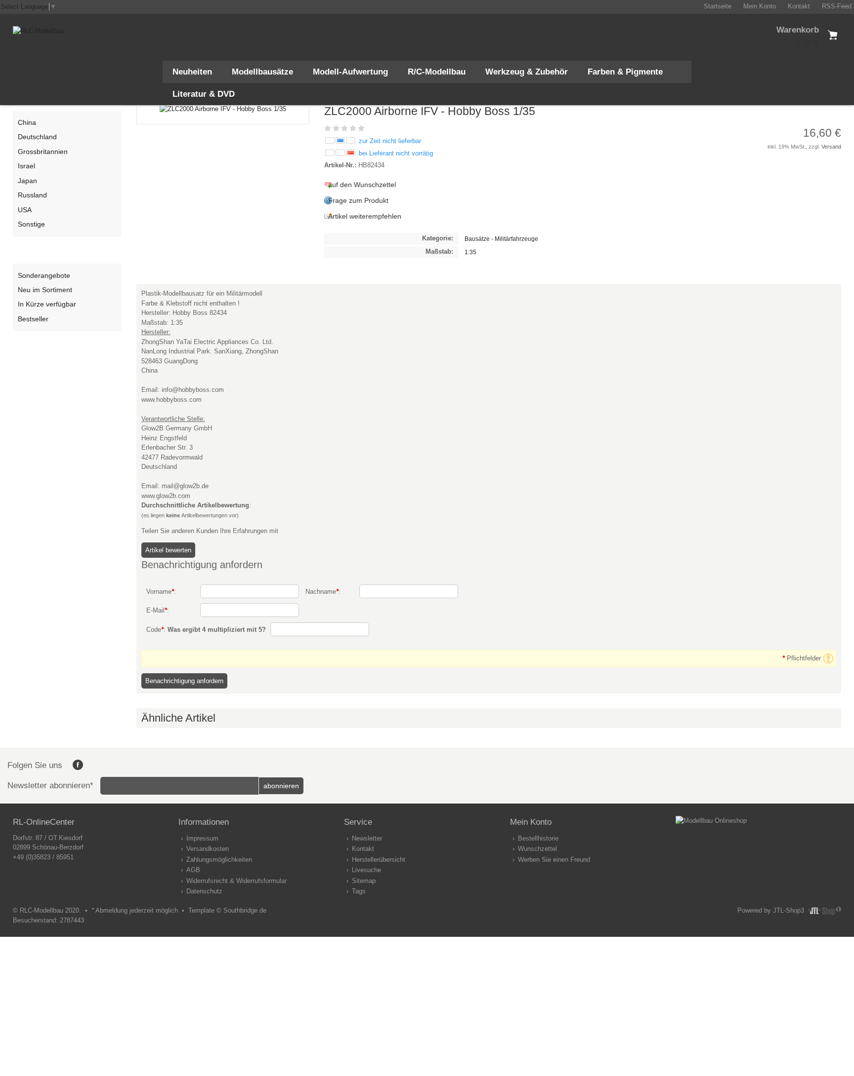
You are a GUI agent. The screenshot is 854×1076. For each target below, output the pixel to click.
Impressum (202, 838)
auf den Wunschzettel (362, 185)
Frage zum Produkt (358, 200)
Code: (206, 629)
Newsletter (367, 838)
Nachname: (323, 591)
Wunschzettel (537, 848)
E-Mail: (157, 610)
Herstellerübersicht (378, 859)
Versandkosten (207, 848)
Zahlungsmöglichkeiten (219, 859)
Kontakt (363, 848)
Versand (831, 147)
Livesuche (366, 870)
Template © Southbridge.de (227, 910)
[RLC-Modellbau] (38, 31)
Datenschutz (204, 891)
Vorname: (161, 591)
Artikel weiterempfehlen (364, 216)
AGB (193, 870)
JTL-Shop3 (788, 910)
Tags (359, 891)
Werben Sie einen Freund (554, 859)
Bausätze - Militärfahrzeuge (501, 238)
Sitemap (364, 880)
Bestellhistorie (538, 838)
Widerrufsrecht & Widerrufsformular (236, 880)
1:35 (470, 252)
